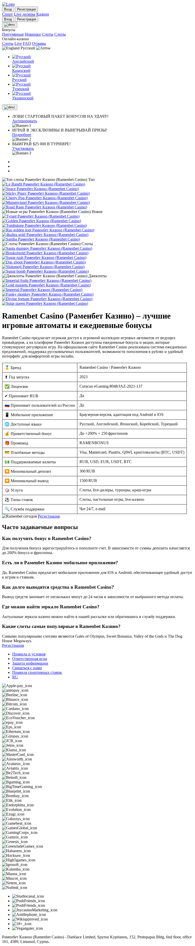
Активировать (24, 121)
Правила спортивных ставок (37, 672)
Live (18, 43)
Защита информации (30, 663)
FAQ (27, 43)
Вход (8, 9)
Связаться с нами (27, 668)
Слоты (47, 34)
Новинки (33, 34)
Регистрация (49, 516)
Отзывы (39, 43)
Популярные (13, 34)
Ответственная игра (29, 658)
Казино (42, 14)
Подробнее (21, 135)
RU (15, 677)
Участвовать (23, 148)
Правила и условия (28, 654)
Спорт (7, 14)
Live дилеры (24, 14)
